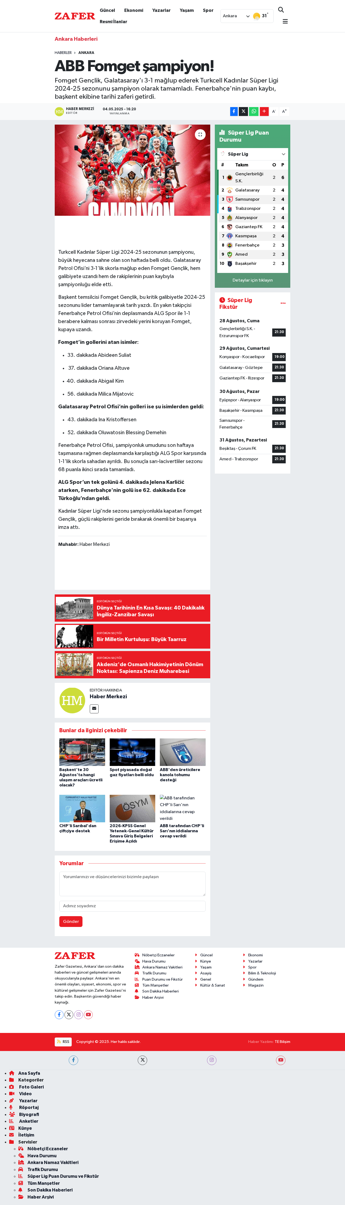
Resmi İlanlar (113, 21)
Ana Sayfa (29, 1073)
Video (25, 1093)
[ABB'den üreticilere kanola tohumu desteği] (183, 752)
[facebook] (73, 1060)
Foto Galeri (31, 1087)
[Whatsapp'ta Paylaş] (253, 111)
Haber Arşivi (153, 997)
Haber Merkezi (108, 696)
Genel (205, 979)
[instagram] (211, 1060)
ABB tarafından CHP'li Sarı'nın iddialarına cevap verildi (182, 831)
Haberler (63, 53)
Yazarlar (161, 10)
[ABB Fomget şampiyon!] (132, 170)
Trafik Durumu (154, 973)
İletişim (26, 1135)
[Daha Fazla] (264, 111)
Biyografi (28, 1114)
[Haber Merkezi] (72, 700)
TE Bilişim (282, 1042)
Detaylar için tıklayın (253, 280)
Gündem (255, 979)
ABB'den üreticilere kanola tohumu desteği (180, 775)
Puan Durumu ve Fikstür (162, 979)
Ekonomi (133, 10)
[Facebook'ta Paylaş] (234, 111)
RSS (65, 1042)
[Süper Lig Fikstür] (283, 304)
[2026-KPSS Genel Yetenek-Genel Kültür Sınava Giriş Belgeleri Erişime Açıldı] (133, 808)
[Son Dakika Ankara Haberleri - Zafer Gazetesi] (75, 15)
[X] (68, 1014)
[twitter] (142, 1060)
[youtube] (280, 1060)
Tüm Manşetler (155, 985)
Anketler (28, 1121)
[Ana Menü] (283, 22)
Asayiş (206, 973)
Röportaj (28, 1107)
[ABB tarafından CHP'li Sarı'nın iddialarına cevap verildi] (183, 808)
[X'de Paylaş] (243, 111)
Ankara (86, 53)
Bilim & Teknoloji (262, 973)
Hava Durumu (153, 961)
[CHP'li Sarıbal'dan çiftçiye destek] (82, 808)
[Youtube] (88, 1014)
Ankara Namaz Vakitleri (162, 967)
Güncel (107, 10)
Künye (205, 961)
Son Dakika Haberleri (160, 991)
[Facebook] (59, 1014)
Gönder (71, 921)
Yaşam (187, 10)
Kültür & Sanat (212, 985)
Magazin (256, 985)
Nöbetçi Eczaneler (158, 955)
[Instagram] (78, 1014)
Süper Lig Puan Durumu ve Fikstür (63, 1176)
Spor (208, 10)
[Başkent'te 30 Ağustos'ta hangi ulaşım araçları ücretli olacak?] (82, 752)
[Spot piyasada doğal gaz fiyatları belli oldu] (133, 752)
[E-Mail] (94, 708)
